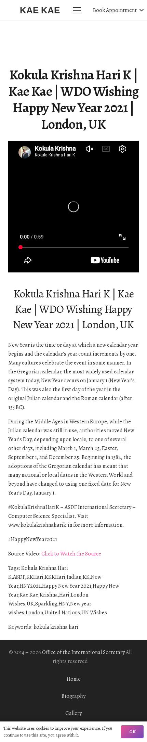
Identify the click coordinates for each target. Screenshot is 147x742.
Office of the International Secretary (83, 652)
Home (74, 679)
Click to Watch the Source (71, 554)
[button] (76, 10)
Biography (73, 696)
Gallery (73, 713)
